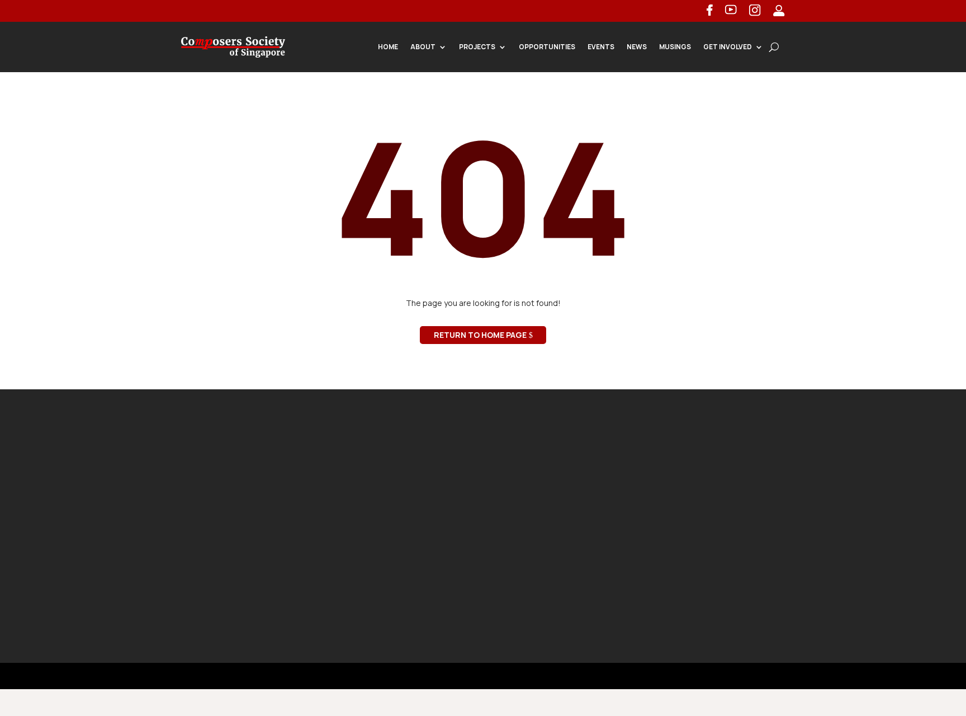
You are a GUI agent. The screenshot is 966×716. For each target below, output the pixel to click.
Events (601, 46)
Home (388, 46)
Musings (675, 46)
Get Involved (727, 46)
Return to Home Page (480, 334)
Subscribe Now (705, 586)
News (637, 46)
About (422, 46)
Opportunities (547, 46)
